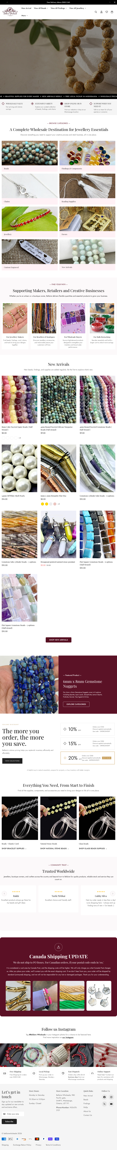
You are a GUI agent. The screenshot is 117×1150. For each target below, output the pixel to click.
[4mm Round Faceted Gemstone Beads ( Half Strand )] (97, 399)
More (23, 15)
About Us (87, 1111)
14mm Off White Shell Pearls (13, 496)
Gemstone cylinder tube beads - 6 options (97, 496)
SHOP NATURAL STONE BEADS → (54, 848)
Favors (64, 234)
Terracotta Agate (3, 437)
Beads (6, 168)
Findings (87, 1103)
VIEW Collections (12, 761)
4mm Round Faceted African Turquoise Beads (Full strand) (57, 428)
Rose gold (54, 503)
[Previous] (7, 2)
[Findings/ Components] (87, 153)
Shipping (5, 1145)
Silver (50, 503)
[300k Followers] (104, 1097)
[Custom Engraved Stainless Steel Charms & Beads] (30, 251)
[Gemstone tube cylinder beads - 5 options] (19, 534)
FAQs (86, 1107)
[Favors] (87, 219)
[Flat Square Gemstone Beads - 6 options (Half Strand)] (97, 534)
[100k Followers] (111, 1097)
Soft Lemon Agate (11, 437)
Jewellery (8, 234)
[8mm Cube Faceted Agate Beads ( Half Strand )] (19, 399)
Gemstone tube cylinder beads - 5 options (19, 562)
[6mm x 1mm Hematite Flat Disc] (58, 468)
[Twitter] (104, 1104)
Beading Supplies (69, 201)
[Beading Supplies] (87, 186)
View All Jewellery (76, 8)
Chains (7, 201)
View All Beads (40, 8)
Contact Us (88, 1115)
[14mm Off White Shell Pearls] (19, 468)
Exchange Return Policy (22, 1145)
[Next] (109, 2)
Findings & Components (72, 168)
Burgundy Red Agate (15, 437)
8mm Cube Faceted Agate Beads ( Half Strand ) (17, 428)
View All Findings (58, 8)
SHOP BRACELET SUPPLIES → (14, 848)
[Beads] (30, 153)
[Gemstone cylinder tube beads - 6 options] (97, 468)
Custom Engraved (11, 267)
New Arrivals (67, 267)
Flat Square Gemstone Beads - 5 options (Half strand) (18, 626)
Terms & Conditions (53, 1145)
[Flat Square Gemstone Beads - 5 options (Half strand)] (19, 598)
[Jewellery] (30, 219)
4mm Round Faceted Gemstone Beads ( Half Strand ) (96, 428)
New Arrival (26, 8)
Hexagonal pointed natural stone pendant (58, 562)
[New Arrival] (87, 251)
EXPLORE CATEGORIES (42, 70)
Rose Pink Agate (7, 437)
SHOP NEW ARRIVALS (14, 70)
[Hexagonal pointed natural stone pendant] (58, 534)
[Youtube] (111, 1104)
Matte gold (46, 503)
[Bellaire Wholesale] (10, 12)
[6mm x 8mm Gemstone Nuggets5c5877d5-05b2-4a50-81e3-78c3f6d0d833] (87, 685)
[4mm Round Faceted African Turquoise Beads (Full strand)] (58, 399)
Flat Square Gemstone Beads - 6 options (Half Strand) (96, 563)
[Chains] (30, 186)
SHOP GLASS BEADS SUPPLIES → (93, 848)
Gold (42, 503)
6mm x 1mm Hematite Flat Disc (53, 496)
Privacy (38, 1145)
